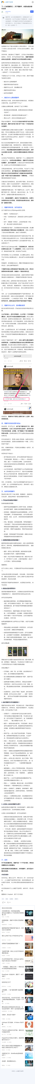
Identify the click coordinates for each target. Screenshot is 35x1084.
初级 (7, 898)
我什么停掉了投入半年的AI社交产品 (12, 935)
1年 (3, 898)
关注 (32, 11)
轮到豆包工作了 (6, 982)
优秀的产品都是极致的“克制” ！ (11, 943)
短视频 (11, 898)
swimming (7, 11)
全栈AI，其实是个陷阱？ (9, 1014)
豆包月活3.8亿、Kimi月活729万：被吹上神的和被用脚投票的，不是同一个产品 (13, 999)
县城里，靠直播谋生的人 (9, 1061)
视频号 (16, 898)
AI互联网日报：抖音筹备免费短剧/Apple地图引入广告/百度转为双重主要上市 (13, 912)
